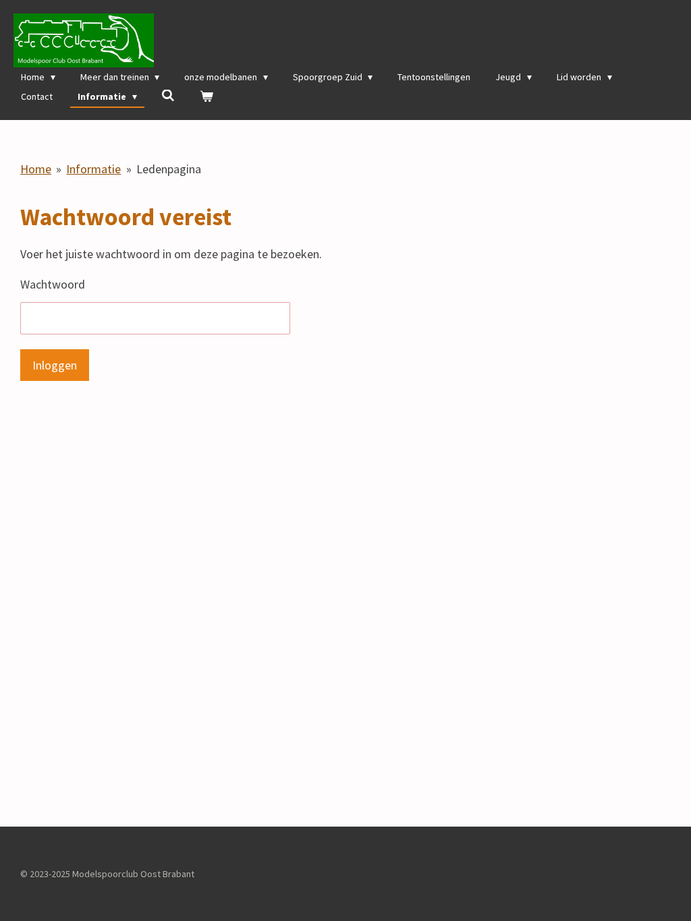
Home (35, 169)
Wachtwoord (52, 284)
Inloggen (54, 365)
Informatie (93, 169)
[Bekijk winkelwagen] (206, 97)
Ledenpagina (168, 169)
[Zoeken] (169, 96)
